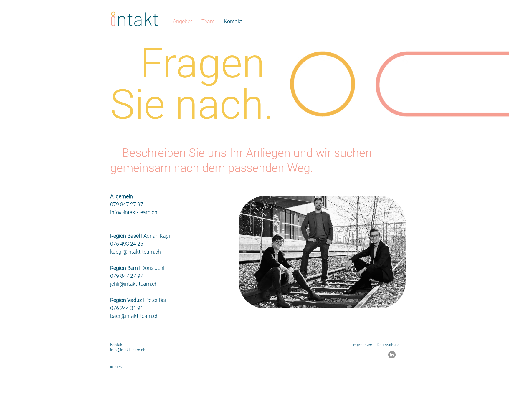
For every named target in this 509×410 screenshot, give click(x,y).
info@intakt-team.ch (133, 212)
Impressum (362, 345)
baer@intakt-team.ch (134, 316)
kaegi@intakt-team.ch (135, 252)
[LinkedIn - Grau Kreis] (392, 354)
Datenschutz (388, 345)
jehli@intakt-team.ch (134, 284)
